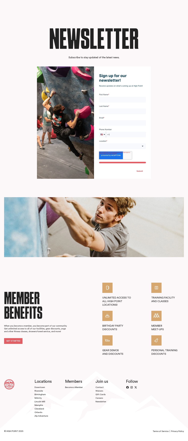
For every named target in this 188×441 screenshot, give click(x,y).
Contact (100, 387)
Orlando (38, 412)
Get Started (13, 341)
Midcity (38, 398)
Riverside (39, 391)
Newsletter (101, 402)
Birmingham (40, 394)
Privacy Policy (177, 431)
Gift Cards (101, 394)
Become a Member (74, 387)
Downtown (40, 387)
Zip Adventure (41, 416)
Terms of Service (161, 431)
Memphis (39, 405)
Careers (99, 398)
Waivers (99, 391)
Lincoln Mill (40, 402)
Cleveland (39, 409)
